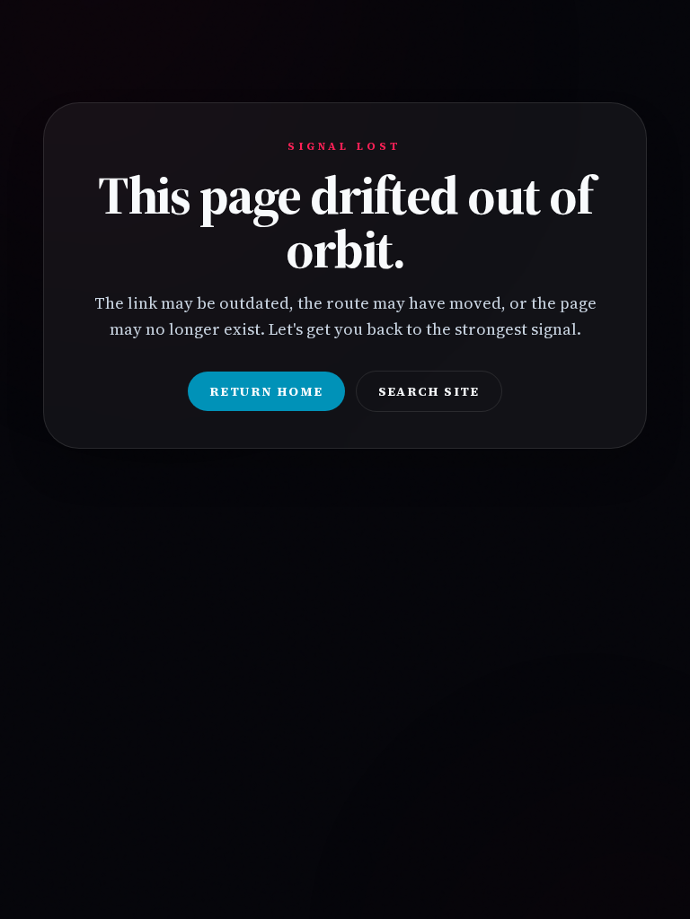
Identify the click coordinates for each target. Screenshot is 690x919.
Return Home (266, 391)
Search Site (429, 391)
